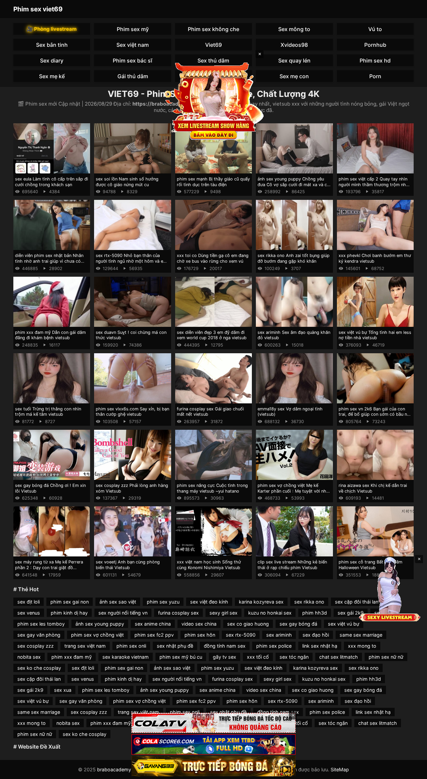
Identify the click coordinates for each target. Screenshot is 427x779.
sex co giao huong (248, 624)
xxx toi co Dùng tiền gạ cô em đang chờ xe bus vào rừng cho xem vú (213, 258)
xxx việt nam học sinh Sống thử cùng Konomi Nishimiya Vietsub (209, 564)
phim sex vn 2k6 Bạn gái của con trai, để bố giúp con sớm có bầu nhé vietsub (375, 414)
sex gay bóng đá (298, 624)
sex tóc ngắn (294, 657)
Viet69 (213, 44)
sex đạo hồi (316, 635)
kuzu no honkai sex (270, 613)
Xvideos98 (294, 44)
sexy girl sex (223, 613)
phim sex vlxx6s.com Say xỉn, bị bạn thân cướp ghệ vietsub (132, 411)
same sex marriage (361, 635)
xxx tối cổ (258, 657)
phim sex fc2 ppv (154, 635)
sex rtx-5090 (241, 635)
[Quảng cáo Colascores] (213, 744)
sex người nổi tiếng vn (122, 613)
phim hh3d (314, 613)
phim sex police (274, 646)
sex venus (28, 613)
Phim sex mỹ (133, 29)
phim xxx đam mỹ (71, 657)
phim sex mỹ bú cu (180, 657)
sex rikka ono (309, 602)
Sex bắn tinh (52, 44)
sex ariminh (279, 635)
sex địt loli (28, 602)
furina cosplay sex (178, 613)
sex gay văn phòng (38, 635)
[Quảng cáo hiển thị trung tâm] (213, 100)
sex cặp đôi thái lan (39, 679)
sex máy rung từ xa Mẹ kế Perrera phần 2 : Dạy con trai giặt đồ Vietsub (49, 567)
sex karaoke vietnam (125, 657)
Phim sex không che (213, 29)
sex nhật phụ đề (175, 646)
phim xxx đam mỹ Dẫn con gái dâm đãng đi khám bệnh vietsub (50, 335)
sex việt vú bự (343, 624)
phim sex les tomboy (41, 624)
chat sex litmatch (338, 657)
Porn (375, 76)
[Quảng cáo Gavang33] (213, 766)
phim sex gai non (69, 602)
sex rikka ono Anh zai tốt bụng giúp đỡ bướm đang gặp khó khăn (294, 258)
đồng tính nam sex (225, 646)
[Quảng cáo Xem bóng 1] (213, 723)
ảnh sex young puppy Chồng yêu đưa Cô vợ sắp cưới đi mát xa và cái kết (294, 184)
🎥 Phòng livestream (52, 29)
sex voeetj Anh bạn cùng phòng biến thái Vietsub (128, 564)
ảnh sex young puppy (99, 624)
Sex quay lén (294, 60)
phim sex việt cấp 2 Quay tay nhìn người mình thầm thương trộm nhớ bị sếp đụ (374, 184)
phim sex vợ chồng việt (97, 635)
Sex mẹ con (294, 76)
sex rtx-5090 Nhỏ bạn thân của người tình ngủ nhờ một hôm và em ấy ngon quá (131, 261)
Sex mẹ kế (52, 76)
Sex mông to (294, 29)
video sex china (199, 624)
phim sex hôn (199, 635)
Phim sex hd (375, 60)
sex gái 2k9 (351, 613)
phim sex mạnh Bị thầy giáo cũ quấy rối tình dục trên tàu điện (213, 181)
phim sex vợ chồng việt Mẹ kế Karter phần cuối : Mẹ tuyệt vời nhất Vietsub (294, 491)
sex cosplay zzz (35, 646)
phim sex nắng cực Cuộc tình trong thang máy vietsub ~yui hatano (212, 488)
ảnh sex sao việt (117, 602)
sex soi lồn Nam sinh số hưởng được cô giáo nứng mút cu (127, 181)
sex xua (62, 690)
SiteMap (340, 769)
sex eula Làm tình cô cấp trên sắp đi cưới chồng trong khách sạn (51, 181)
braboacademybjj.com (122, 769)
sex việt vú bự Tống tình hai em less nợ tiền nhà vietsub (375, 335)
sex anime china (153, 624)
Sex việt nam (132, 44)
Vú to (375, 29)
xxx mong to (362, 646)
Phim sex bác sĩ (132, 60)
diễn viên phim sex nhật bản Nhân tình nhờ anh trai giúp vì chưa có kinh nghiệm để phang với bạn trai (49, 261)
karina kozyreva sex (261, 602)
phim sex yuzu (163, 602)
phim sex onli (131, 646)
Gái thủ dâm (132, 76)
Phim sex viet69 (38, 9)
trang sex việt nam (85, 646)
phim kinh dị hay (69, 613)
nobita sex (29, 657)
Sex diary (51, 60)
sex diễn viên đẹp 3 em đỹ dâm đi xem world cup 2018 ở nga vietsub (212, 335)
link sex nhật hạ (319, 646)
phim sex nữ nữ (386, 657)
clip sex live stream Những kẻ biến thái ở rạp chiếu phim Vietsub (292, 564)
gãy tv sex (224, 657)
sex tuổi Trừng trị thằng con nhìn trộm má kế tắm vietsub (48, 411)
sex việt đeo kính (209, 602)
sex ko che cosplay (39, 668)
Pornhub (375, 44)
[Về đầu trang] (412, 771)
